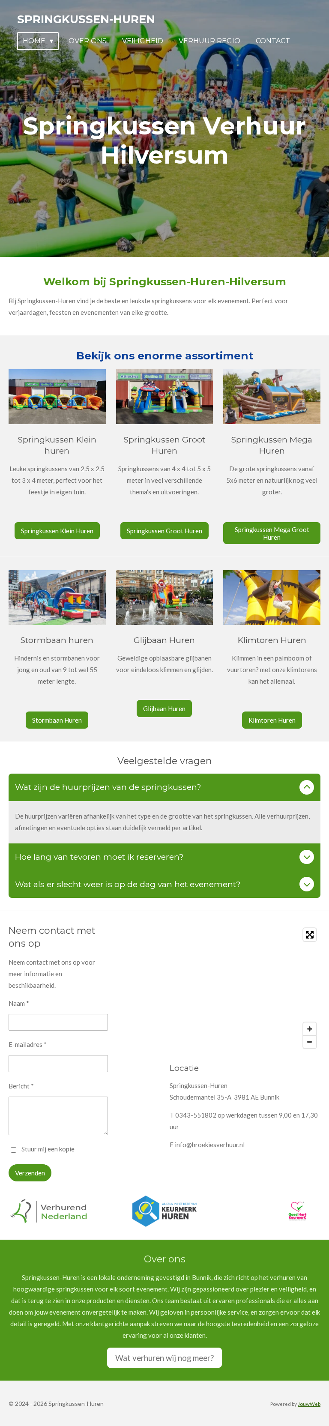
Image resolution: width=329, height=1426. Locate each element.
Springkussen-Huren (86, 19)
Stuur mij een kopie (48, 1149)
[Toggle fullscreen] (309, 934)
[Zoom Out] (309, 1041)
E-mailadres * (28, 1044)
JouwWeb (309, 1404)
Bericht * (21, 1086)
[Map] (245, 988)
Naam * (19, 1003)
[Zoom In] (309, 1028)
